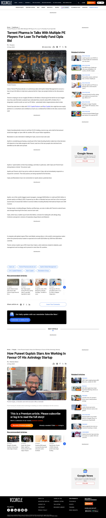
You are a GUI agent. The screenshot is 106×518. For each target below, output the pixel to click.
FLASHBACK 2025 (75, 7)
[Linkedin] (65, 47)
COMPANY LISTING (59, 501)
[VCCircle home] (6, 2)
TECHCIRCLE (72, 501)
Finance (84, 378)
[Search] (79, 2)
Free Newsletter (67, 2)
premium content (37, 420)
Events (20, 2)
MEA (102, 2)
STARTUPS (84, 7)
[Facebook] (60, 47)
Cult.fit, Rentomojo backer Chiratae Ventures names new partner (89, 408)
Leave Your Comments (53, 304)
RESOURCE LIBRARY (59, 507)
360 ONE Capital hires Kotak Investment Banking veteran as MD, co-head (90, 389)
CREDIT (43, 7)
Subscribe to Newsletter (20, 320)
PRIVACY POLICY (42, 510)
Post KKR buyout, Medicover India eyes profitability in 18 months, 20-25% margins (89, 69)
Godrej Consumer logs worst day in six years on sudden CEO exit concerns (90, 435)
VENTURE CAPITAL (30, 7)
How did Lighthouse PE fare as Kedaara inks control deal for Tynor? (90, 86)
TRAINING (71, 507)
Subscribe (91, 2)
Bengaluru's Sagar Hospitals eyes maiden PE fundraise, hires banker (90, 105)
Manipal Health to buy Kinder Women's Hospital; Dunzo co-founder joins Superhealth (89, 418)
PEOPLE (57, 7)
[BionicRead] (53, 47)
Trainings (27, 2)
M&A (38, 7)
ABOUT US (41, 498)
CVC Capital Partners (33, 106)
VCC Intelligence (57, 2)
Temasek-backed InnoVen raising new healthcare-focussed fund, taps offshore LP (90, 96)
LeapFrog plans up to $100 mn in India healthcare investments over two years (90, 59)
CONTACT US (41, 504)
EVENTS (71, 504)
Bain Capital (46, 106)
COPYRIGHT (41, 507)
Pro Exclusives (36, 2)
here (56, 425)
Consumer (85, 432)
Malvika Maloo (14, 362)
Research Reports (46, 2)
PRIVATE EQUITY (20, 7)
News (16, 2)
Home (8, 27)
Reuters (12, 45)
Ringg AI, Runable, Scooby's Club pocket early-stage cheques (12, 447)
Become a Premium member (22, 425)
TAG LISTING (57, 504)
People (14, 349)
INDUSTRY (49, 7)
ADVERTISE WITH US (43, 501)
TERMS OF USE (58, 498)
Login (83, 2)
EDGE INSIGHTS (73, 510)
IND (98, 2)
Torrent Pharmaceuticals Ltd (27, 267)
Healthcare (15, 27)
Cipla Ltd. (11, 267)
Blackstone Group (43, 270)
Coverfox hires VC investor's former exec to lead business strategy (89, 399)
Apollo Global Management (48, 267)
